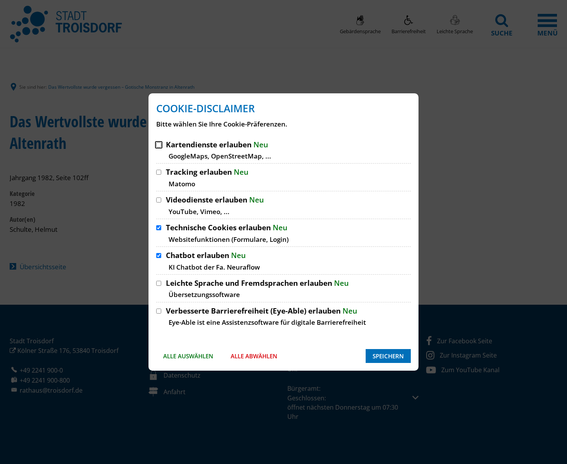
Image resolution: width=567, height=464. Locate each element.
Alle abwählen (254, 356)
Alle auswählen (188, 356)
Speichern (388, 356)
